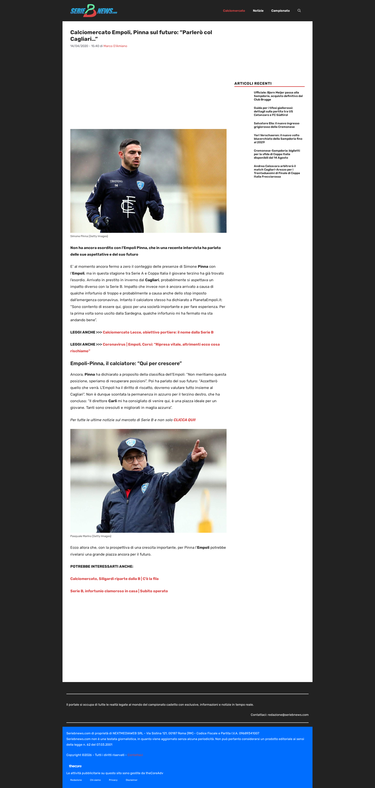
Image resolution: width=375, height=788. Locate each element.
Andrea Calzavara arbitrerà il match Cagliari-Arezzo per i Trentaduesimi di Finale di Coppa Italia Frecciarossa (277, 171)
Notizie (258, 10)
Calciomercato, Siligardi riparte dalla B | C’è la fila (114, 578)
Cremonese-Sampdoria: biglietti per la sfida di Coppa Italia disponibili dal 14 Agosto (277, 154)
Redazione (76, 780)
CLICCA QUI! (185, 420)
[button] (299, 11)
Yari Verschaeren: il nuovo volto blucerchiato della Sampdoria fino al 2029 (278, 138)
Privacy (113, 780)
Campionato (280, 10)
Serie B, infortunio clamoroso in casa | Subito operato (119, 591)
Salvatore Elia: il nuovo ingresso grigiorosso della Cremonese (276, 125)
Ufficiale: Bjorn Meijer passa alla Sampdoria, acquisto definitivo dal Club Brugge (278, 96)
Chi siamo (95, 780)
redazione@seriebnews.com (288, 715)
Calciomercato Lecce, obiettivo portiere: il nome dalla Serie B (158, 332)
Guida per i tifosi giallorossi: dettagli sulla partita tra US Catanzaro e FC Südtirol (273, 111)
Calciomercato (234, 10)
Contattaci (135, 755)
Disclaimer (132, 780)
